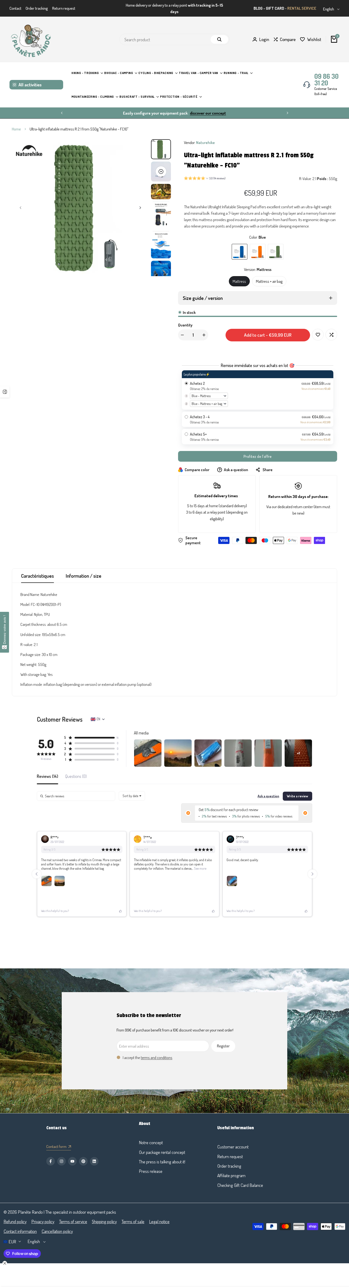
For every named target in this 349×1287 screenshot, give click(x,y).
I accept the (147, 1051)
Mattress (239, 275)
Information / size (83, 570)
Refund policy (15, 1221)
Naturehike (205, 136)
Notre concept (151, 1142)
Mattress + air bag (269, 275)
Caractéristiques (37, 570)
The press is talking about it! (162, 1162)
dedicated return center (295, 500)
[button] (205, 173)
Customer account (233, 1147)
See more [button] (199, 862)
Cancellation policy (57, 1231)
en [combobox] (98, 713)
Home (16, 123)
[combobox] (132, 790)
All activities (30, 79)
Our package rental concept (162, 1152)
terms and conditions (156, 1051)
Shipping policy (104, 1221)
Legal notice (159, 1221)
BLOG (258, 5)
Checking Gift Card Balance (240, 1185)
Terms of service (73, 1221)
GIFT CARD (275, 5)
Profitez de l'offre (258, 450)
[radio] (257, 384)
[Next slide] (312, 868)
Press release (150, 1171)
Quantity (185, 318)
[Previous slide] (36, 868)
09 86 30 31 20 (326, 73)
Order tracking (37, 5)
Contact (15, 5)
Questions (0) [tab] (76, 770)
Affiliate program (231, 1175)
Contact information (20, 1231)
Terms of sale (133, 1221)
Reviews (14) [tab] (47, 770)
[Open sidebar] (4, 392)
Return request (63, 5)
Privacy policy (42, 1221)
